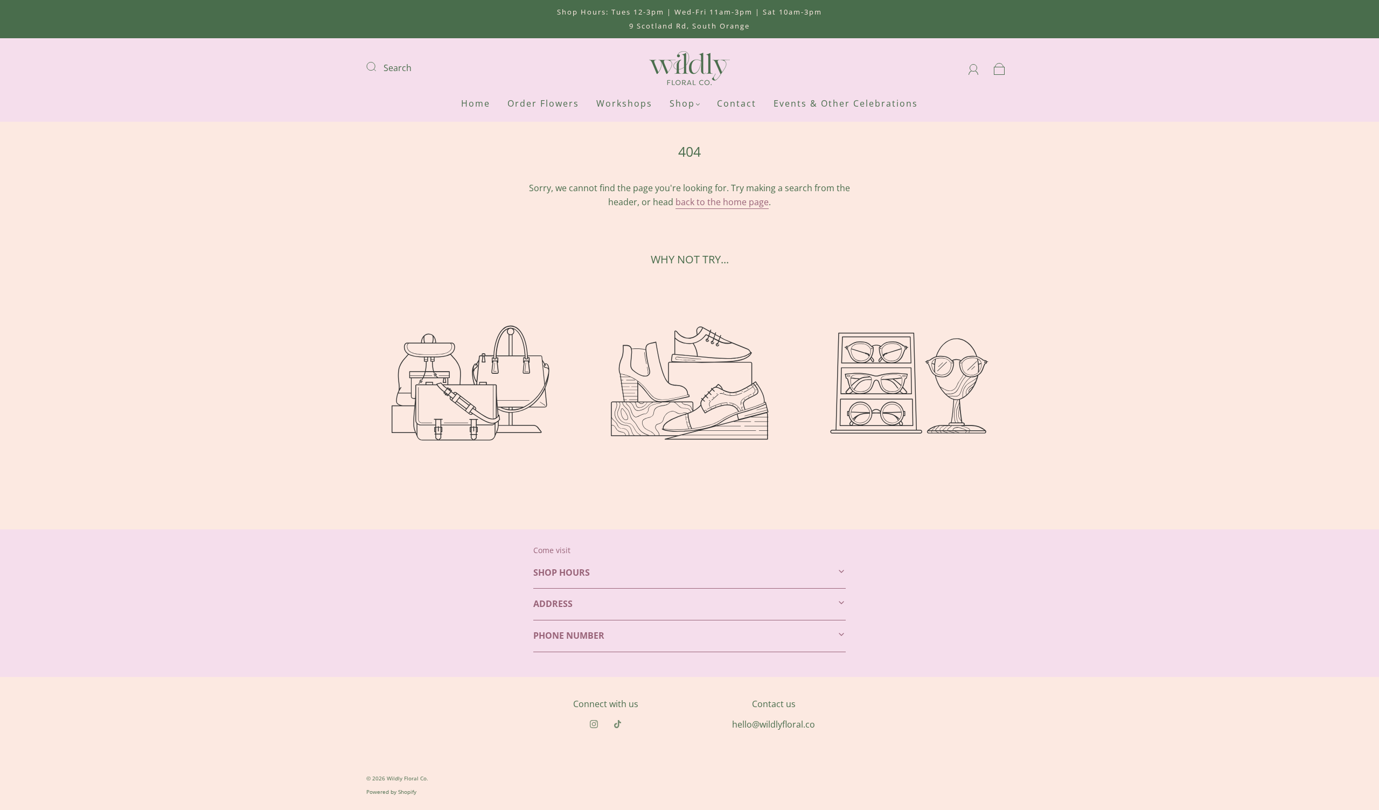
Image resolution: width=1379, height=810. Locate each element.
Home (475, 103)
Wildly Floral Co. (407, 778)
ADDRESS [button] (553, 604)
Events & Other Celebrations (846, 103)
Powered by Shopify (391, 791)
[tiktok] (617, 724)
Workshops (624, 103)
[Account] (973, 67)
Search (398, 68)
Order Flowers (543, 103)
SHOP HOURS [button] (561, 572)
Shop (682, 103)
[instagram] (593, 724)
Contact (736, 103)
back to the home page (722, 202)
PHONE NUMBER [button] (568, 635)
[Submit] (378, 67)
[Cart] (999, 67)
